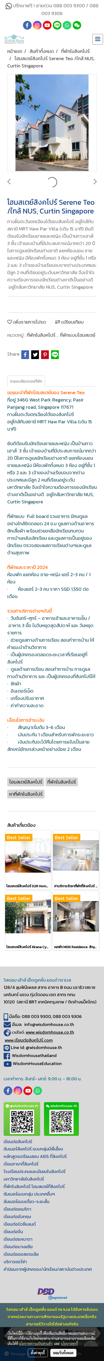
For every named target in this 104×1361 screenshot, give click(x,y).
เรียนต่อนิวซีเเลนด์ (20, 1224)
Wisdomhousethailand (34, 1055)
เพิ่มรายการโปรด (29, 322)
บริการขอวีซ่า (15, 1261)
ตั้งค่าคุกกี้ (38, 1353)
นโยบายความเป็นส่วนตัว (35, 1343)
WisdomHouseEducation (37, 1063)
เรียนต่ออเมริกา (17, 1209)
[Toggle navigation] (97, 39)
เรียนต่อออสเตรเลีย (21, 1254)
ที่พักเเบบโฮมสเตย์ (77, 335)
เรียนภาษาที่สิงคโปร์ (21, 1164)
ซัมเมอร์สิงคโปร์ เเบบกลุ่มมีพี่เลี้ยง (33, 1149)
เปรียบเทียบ (72, 322)
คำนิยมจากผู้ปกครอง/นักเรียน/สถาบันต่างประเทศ (48, 1269)
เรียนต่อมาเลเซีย (18, 1246)
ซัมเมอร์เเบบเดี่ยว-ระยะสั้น (26, 1201)
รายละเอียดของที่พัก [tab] (26, 381)
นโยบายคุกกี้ (69, 1343)
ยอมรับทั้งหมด (63, 1353)
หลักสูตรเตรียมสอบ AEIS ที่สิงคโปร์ (35, 1156)
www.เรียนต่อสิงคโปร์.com (29, 1040)
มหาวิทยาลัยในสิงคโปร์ (24, 1179)
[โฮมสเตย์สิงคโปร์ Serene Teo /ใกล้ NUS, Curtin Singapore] (52, 123)
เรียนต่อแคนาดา (18, 1239)
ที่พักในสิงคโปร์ (42, 335)
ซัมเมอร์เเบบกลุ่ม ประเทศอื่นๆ (29, 1194)
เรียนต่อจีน (13, 1231)
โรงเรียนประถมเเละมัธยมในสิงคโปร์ (35, 1171)
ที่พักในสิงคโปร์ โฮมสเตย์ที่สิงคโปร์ (34, 1186)
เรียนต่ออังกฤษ (17, 1216)
